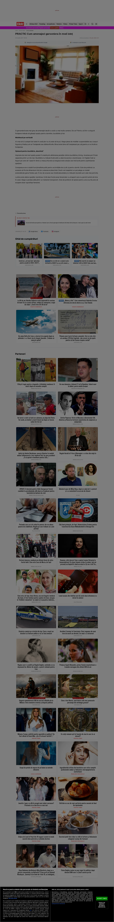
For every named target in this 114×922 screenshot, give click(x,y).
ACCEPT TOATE (102, 898)
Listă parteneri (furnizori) (58, 903)
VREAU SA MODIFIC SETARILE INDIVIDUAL (101, 905)
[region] (57, 904)
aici (31, 910)
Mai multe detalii (13, 898)
